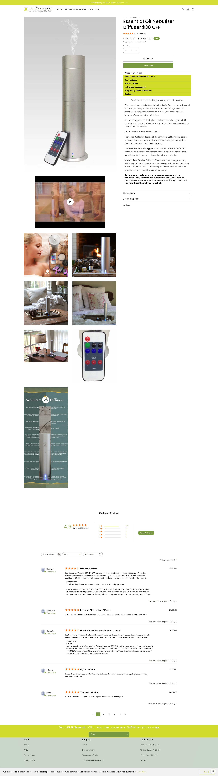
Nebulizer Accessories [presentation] (135, 87)
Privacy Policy (29, 760)
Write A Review (146, 533)
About (26, 745)
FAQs (26, 750)
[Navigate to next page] (125, 714)
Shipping (126, 42)
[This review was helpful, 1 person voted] (170, 683)
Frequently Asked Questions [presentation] (138, 90)
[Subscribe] (126, 734)
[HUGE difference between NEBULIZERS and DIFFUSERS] (165, 177)
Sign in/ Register (88, 750)
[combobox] (72, 554)
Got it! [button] (206, 772)
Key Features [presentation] (131, 80)
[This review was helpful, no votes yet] (170, 601)
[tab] (157, 73)
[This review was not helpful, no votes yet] (174, 601)
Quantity (126, 46)
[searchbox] (49, 554)
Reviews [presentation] (129, 94)
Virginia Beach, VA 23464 (150, 750)
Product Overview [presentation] (133, 73)
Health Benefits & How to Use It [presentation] (140, 76)
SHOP (84, 745)
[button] (183, 9)
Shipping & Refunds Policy (92, 760)
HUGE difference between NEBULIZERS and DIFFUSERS (154, 179)
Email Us (143, 760)
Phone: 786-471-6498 (148, 755)
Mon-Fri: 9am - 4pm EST (150, 745)
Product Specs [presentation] (131, 83)
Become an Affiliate (90, 755)
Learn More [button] (141, 772)
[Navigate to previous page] (92, 714)
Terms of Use (29, 755)
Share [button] (128, 205)
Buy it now (148, 65)
